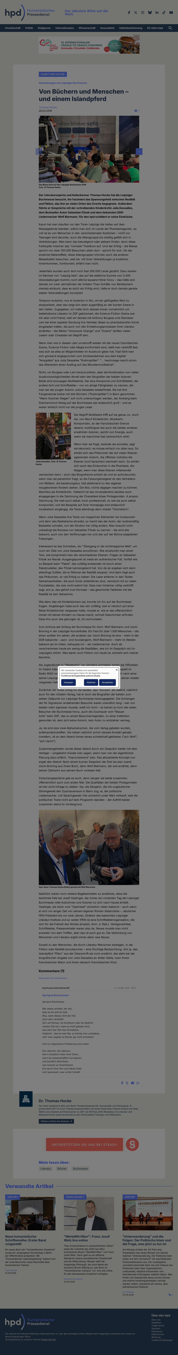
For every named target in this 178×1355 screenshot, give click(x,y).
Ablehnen (91, 682)
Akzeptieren (107, 682)
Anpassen (68, 682)
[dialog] (89, 677)
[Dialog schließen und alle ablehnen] (117, 669)
